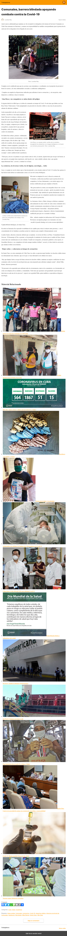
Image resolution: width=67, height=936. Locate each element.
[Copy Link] (19, 906)
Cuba (9, 909)
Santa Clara (33, 915)
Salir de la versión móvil (33, 933)
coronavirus (26, 913)
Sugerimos (19, 909)
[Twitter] (5, 906)
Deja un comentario (33, 920)
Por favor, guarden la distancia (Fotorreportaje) (15, 683)
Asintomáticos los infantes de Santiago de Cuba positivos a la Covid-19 (22, 546)
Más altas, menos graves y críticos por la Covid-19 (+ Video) (19, 410)
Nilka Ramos (25, 915)
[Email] (16, 906)
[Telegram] (8, 906)
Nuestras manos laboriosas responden (13, 898)
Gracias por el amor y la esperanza (45, 501)
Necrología (18, 915)
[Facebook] (2, 906)
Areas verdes (11, 913)
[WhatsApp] (11, 906)
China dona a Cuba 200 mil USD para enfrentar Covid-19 (19, 591)
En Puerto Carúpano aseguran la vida (13, 719)
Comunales (19, 913)
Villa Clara (40, 915)
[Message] (14, 906)
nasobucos (11, 915)
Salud (13, 909)
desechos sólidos (41, 913)
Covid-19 (32, 913)
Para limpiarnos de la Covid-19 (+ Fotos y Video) (16, 764)
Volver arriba (62, 928)
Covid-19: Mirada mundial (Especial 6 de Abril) (16, 856)
